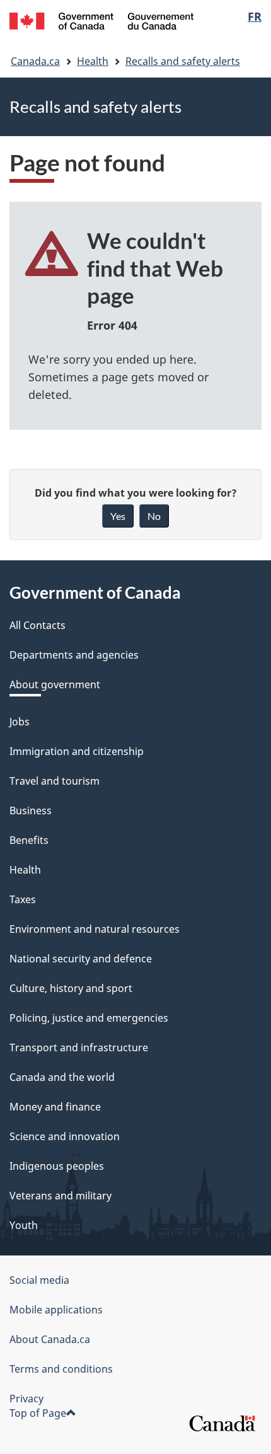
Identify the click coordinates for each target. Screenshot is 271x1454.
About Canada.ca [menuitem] (49, 1339)
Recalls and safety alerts (182, 61)
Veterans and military (60, 1196)
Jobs (19, 722)
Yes (117, 516)
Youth (23, 1225)
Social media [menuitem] (39, 1280)
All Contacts (37, 625)
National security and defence (80, 959)
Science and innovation (64, 1136)
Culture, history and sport (70, 988)
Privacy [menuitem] (26, 1398)
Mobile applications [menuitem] (56, 1310)
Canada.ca (35, 61)
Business (30, 810)
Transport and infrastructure (78, 1047)
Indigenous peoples (56, 1166)
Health (92, 61)
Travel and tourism (54, 781)
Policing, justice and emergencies (88, 1018)
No (154, 516)
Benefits (29, 840)
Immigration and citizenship (76, 751)
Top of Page (37, 1413)
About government (54, 684)
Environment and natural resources (94, 929)
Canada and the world (62, 1077)
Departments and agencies (74, 655)
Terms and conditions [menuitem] (61, 1369)
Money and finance (55, 1107)
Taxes (22, 899)
